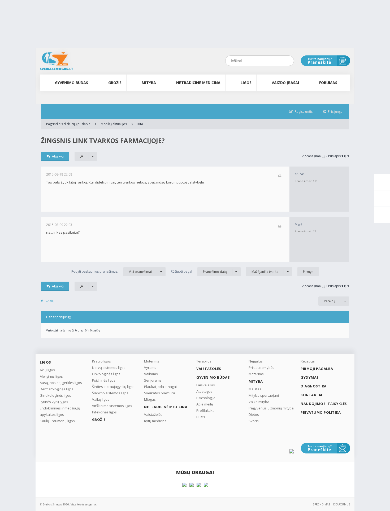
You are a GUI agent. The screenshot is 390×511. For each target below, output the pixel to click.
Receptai (308, 361)
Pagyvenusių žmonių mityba (271, 408)
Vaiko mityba (259, 401)
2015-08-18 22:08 (59, 174)
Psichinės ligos (103, 380)
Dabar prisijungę (58, 317)
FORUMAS (328, 82)
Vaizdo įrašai (285, 82)
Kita (140, 124)
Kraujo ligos (101, 361)
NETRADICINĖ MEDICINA (198, 82)
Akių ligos (47, 370)
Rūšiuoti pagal (199, 271)
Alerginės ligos (51, 376)
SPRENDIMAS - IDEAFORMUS (331, 504)
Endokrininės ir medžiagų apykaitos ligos (60, 411)
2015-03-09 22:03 (59, 224)
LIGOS (246, 82)
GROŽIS (115, 82)
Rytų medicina (155, 420)
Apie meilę (204, 404)
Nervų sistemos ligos (108, 367)
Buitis (200, 416)
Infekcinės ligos (104, 412)
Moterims (151, 361)
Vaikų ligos (100, 399)
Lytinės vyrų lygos (54, 401)
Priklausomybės (261, 367)
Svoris (254, 420)
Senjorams (153, 380)
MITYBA (149, 82)
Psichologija (205, 397)
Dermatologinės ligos (56, 389)
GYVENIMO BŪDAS (71, 82)
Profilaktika (205, 410)
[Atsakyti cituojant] (279, 176)
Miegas (150, 399)
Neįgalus (256, 361)
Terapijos (203, 361)
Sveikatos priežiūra (159, 393)
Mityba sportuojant (264, 395)
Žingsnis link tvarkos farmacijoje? (103, 140)
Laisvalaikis (205, 385)
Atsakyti (58, 156)
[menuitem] (333, 111)
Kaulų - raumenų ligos (57, 420)
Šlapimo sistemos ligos (110, 393)
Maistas (255, 389)
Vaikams (151, 374)
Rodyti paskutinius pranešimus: (111, 271)
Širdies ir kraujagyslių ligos (113, 386)
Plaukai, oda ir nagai (160, 386)
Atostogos (204, 391)
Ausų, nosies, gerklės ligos (61, 382)
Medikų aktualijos (114, 124)
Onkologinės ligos (106, 374)
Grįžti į (50, 301)
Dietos (254, 414)
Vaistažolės (153, 414)
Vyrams (150, 367)
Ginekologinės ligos (55, 395)
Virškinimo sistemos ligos (112, 405)
